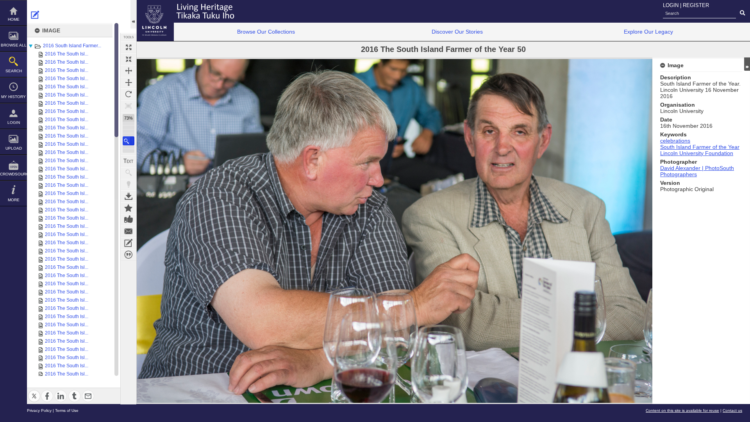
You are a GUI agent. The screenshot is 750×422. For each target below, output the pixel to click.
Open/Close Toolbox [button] (133, 14)
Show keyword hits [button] (128, 173)
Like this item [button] (128, 219)
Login (13, 122)
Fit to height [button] (128, 82)
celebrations (675, 141)
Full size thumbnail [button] (128, 47)
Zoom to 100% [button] (128, 106)
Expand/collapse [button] (747, 64)
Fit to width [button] (128, 71)
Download (128, 196)
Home (14, 19)
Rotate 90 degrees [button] (128, 94)
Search (13, 71)
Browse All (14, 45)
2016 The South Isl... (66, 54)
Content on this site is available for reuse (682, 410)
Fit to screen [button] (128, 59)
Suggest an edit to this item (35, 15)
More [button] (14, 200)
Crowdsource (13, 174)
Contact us (732, 410)
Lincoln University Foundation (696, 153)
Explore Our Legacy (648, 32)
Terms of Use (67, 410)
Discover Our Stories (457, 32)
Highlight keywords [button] (128, 184)
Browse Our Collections (266, 32)
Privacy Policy (39, 410)
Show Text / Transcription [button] (128, 161)
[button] (128, 140)
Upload (13, 148)
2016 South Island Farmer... (72, 45)
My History (13, 97)
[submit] (742, 13)
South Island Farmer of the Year (699, 147)
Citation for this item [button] (128, 255)
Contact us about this (128, 231)
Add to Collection (128, 208)
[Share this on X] (34, 391)
